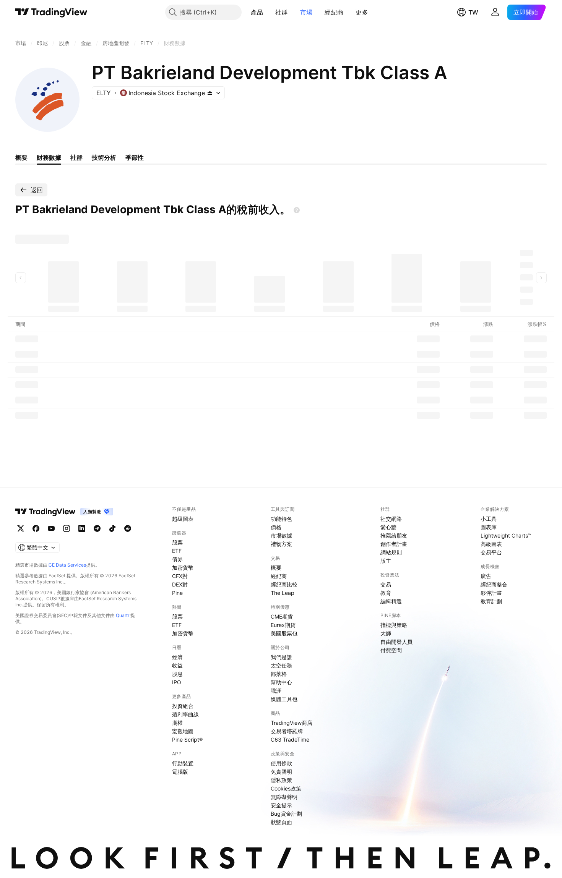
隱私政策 (281, 780)
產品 (257, 12)
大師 (385, 633)
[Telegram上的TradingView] (97, 528)
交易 (385, 584)
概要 (276, 567)
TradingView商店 (291, 722)
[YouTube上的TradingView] (51, 528)
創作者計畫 (393, 544)
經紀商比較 (284, 584)
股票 (177, 542)
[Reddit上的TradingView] (127, 528)
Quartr (122, 615)
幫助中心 (281, 682)
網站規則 (391, 552)
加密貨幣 (182, 567)
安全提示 (281, 805)
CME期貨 (282, 616)
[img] (209, 92)
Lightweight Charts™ (506, 535)
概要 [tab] (21, 157)
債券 (177, 559)
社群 (281, 12)
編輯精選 (391, 601)
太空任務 (281, 665)
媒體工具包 (284, 699)
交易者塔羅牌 (287, 731)
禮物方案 (281, 544)
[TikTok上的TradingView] (112, 528)
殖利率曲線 (185, 714)
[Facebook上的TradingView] (36, 528)
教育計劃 (491, 601)
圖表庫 (489, 527)
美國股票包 (284, 633)
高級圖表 (491, 544)
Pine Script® (187, 739)
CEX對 (180, 576)
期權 (177, 722)
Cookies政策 (286, 788)
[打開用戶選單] (495, 12)
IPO (176, 682)
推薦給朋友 (393, 535)
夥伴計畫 (491, 593)
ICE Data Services (66, 565)
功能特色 (281, 518)
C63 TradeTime (290, 739)
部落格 (279, 674)
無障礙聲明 (284, 797)
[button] (268, 12)
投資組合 (182, 706)
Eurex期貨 (283, 625)
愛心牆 (388, 527)
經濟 (177, 657)
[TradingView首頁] (51, 12)
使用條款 (281, 763)
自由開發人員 (396, 641)
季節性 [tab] (134, 157)
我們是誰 (281, 657)
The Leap (282, 593)
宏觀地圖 (182, 731)
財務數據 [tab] (49, 157)
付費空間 (391, 650)
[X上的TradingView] (20, 528)
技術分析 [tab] (104, 157)
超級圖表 (182, 518)
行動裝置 (182, 763)
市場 (306, 12)
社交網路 (391, 518)
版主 (385, 560)
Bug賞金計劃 (286, 813)
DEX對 (180, 584)
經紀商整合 (494, 584)
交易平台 (491, 552)
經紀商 (334, 12)
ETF (177, 551)
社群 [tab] (76, 157)
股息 (177, 674)
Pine (177, 593)
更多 (362, 12)
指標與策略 (393, 625)
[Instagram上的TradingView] (66, 528)
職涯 (276, 690)
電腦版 (180, 771)
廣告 (486, 576)
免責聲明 (281, 771)
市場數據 (281, 535)
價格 (276, 527)
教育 (385, 593)
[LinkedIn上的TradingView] (81, 528)
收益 (177, 665)
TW (473, 12)
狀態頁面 (281, 822)
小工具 (489, 518)
